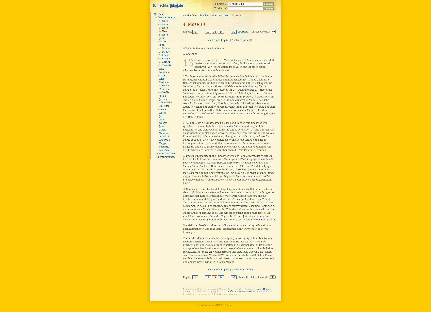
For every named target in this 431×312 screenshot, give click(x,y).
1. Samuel (164, 48)
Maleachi (164, 150)
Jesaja (162, 95)
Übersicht (243, 31)
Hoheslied (165, 92)
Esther (163, 75)
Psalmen (164, 82)
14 (221, 31)
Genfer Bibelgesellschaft (239, 291)
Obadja (163, 123)
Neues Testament (166, 153)
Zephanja (164, 140)
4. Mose (163, 31)
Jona (161, 126)
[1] (208, 166)
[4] (229, 251)
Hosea (162, 112)
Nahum (163, 133)
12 (208, 31)
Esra (161, 68)
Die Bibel (159, 14)
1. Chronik (165, 61)
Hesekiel (164, 106)
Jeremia (163, 99)
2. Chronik (165, 65)
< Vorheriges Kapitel (217, 40)
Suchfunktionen (166, 157)
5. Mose (163, 34)
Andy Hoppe (263, 289)
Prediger (164, 89)
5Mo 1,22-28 (191, 54)
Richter (163, 41)
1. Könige (164, 55)
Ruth (162, 45)
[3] (247, 169)
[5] (254, 255)
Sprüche (164, 85)
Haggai (163, 143)
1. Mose (163, 21)
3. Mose (163, 27)
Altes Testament (166, 17)
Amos (162, 119)
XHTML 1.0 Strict (223, 305)
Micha (162, 129)
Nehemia (164, 72)
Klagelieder (165, 102)
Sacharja (164, 146)
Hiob (162, 78)
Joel (161, 116)
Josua (162, 38)
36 (233, 31)
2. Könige (164, 58)
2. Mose (163, 24)
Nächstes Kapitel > (242, 40)
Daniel (163, 109)
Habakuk (164, 136)
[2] (258, 166)
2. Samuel (164, 51)
